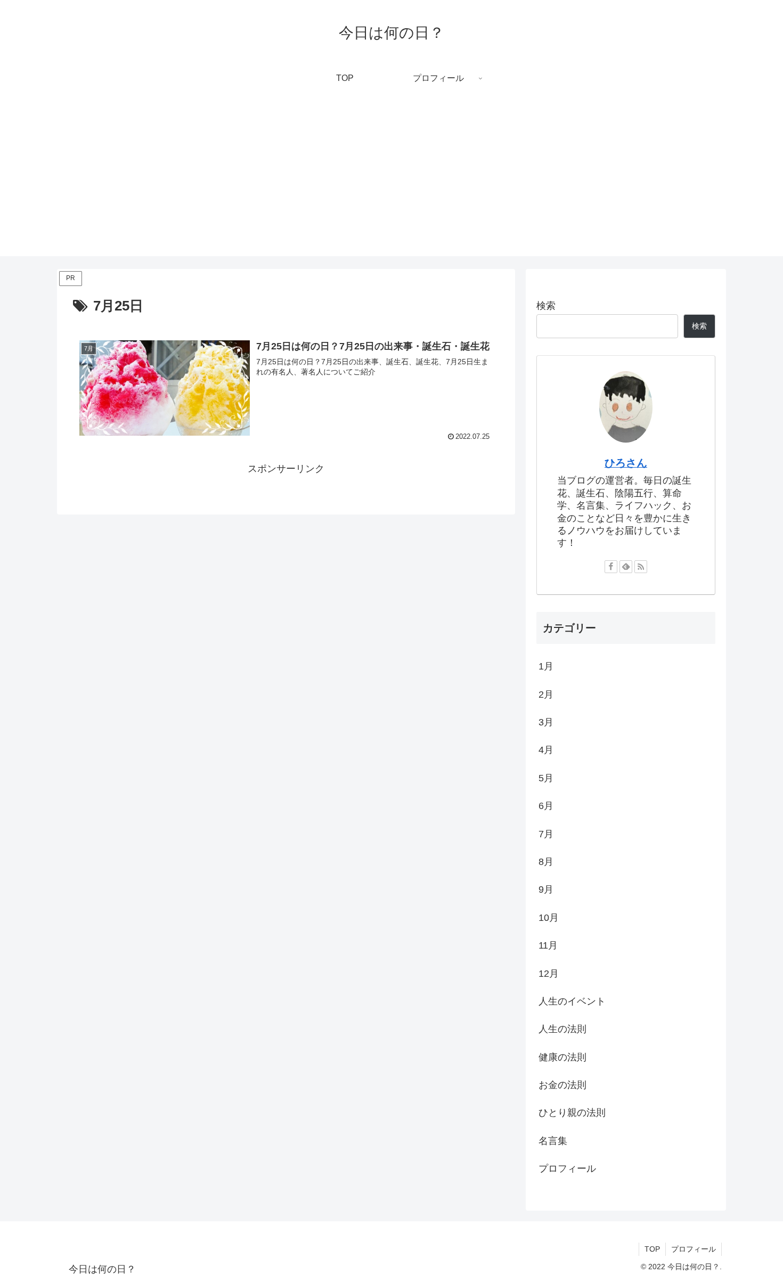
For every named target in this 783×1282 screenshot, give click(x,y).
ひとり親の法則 (572, 1112)
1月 (546, 666)
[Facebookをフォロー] (611, 566)
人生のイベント (572, 1001)
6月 (546, 806)
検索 (546, 305)
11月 (548, 945)
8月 (546, 861)
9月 (546, 889)
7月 (546, 834)
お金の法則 (562, 1085)
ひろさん (626, 463)
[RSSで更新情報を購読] (640, 566)
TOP (652, 1249)
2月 (546, 694)
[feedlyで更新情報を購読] (625, 566)
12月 (549, 973)
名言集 (553, 1141)
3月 (546, 722)
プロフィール (567, 1168)
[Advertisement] (391, 181)
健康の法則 (562, 1057)
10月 (549, 917)
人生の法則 (562, 1029)
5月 (546, 778)
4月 (546, 750)
